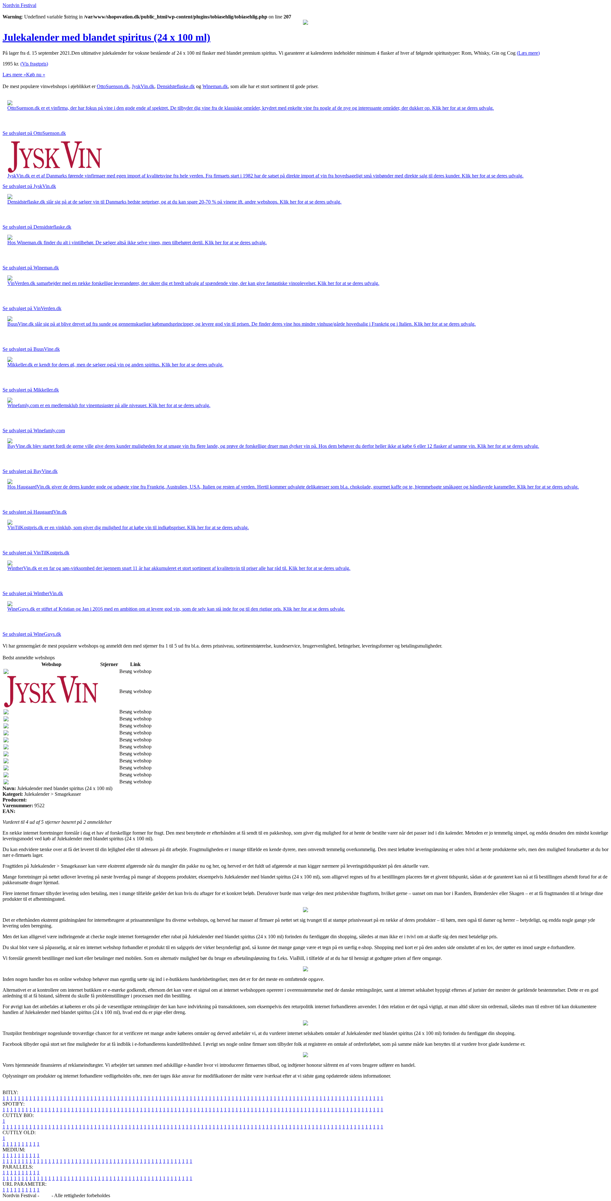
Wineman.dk (215, 86)
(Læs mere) (528, 53)
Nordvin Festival (19, 5)
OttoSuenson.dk (113, 86)
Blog (45, 1195)
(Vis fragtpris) (34, 63)
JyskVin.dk (143, 86)
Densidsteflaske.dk (176, 86)
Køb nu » (35, 74)
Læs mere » (14, 74)
